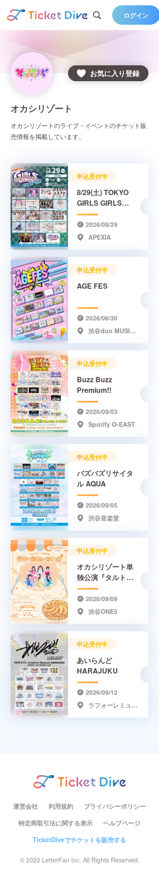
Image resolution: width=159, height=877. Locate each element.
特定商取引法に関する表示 (56, 823)
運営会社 (25, 806)
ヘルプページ (121, 823)
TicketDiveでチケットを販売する (79, 839)
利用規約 (61, 806)
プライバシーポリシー (115, 806)
